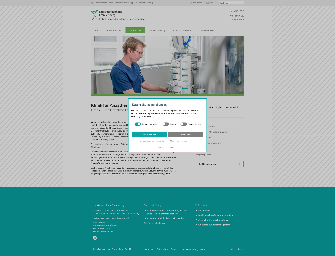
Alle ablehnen (185, 134)
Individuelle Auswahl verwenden (151, 141)
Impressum (161, 147)
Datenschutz (173, 147)
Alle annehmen (149, 134)
